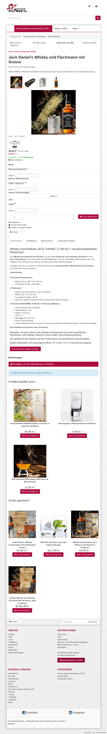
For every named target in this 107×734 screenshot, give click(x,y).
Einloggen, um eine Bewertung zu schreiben (33, 364)
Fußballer (12, 697)
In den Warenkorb (89, 217)
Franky (11, 694)
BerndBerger (13, 679)
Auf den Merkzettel (18, 225)
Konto (10, 647)
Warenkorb (12, 645)
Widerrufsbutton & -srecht (68, 645)
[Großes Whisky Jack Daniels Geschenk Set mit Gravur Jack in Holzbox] (22, 580)
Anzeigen (14, 232)
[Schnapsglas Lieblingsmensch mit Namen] (77, 405)
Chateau (12, 681)
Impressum (62, 634)
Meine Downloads (15, 653)
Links (10, 639)
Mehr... (11, 702)
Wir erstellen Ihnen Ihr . (51, 343)
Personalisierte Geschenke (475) (32, 28)
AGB (59, 637)
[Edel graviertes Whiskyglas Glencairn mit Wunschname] (30, 461)
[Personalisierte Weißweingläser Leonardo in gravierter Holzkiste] (30, 405)
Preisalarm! (47, 241)
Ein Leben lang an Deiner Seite (21, 689)
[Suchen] (97, 18)
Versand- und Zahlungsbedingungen (72, 642)
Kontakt (11, 634)
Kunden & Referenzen (66, 655)
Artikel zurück (40, 43)
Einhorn (11, 692)
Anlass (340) (60, 28)
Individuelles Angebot (66, 241)
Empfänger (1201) (65, 679)
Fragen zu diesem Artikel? (21, 227)
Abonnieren (93, 622)
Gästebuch (12, 642)
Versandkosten (101, 732)
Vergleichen (15, 222)
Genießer (12, 700)
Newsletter (61, 647)
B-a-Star (11, 676)
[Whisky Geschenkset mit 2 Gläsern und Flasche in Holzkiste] (85, 524)
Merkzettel (12, 650)
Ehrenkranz (13, 687)
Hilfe (10, 637)
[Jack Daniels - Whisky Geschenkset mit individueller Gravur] (22, 524)
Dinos (10, 684)
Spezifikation (31, 241)
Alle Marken (13, 673)
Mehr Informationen (30, 436)
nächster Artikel (88, 43)
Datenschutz (62, 639)
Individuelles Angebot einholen (26, 349)
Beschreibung (16, 241)
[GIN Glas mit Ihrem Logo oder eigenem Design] (53, 524)
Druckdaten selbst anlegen (68, 653)
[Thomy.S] (15, 144)
